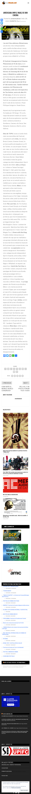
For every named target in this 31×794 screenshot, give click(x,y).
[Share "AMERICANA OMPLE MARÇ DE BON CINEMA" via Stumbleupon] (25, 368)
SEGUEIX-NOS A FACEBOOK (6, 681)
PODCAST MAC (5, 775)
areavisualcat (15, 19)
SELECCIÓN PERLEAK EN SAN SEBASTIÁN (10, 723)
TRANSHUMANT (7, 590)
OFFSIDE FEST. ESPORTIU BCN (10, 586)
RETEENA (5, 638)
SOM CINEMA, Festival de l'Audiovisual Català (14, 618)
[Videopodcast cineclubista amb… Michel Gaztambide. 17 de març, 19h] (15, 505)
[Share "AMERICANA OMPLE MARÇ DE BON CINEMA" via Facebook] (5, 368)
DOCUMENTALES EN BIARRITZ (8, 716)
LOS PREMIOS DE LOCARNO (7, 728)
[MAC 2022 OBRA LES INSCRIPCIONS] (15, 484)
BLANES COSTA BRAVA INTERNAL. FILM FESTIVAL (15, 609)
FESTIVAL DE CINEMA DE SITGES (11, 601)
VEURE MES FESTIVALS (9, 656)
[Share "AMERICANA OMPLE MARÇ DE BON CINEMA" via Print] (17, 371)
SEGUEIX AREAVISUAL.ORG (7, 713)
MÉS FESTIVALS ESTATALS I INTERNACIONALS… (15, 662)
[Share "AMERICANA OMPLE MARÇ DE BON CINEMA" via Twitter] (8, 368)
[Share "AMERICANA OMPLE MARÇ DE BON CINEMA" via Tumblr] (14, 368)
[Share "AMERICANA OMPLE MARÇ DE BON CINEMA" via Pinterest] (17, 368)
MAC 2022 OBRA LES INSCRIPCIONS (10, 494)
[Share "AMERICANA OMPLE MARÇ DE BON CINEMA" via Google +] (11, 368)
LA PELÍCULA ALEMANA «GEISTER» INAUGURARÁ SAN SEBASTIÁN (15, 719)
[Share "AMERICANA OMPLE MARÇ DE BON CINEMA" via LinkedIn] (19, 368)
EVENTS (13, 21)
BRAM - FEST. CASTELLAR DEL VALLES (12, 643)
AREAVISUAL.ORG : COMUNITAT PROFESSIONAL (11, 764)
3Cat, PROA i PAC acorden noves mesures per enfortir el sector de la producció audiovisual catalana (15, 473)
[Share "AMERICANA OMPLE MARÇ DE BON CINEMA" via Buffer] (22, 368)
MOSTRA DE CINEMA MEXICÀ (10, 614)
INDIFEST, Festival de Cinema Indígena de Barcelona (16, 605)
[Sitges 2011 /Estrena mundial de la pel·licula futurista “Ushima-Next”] (15, 431)
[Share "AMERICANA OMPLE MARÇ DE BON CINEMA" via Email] (14, 371)
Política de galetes (16, 787)
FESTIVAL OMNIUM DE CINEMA (10, 651)
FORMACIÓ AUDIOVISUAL (7, 771)
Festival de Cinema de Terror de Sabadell (13, 647)
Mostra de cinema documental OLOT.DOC (13, 622)
